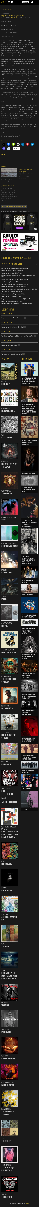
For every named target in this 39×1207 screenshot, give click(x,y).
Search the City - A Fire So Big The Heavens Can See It (14, 279)
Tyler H (13, 17)
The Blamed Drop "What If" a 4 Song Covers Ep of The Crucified (17, 282)
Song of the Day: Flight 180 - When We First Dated (13, 287)
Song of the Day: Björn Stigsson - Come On (12, 327)
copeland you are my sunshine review (14, 206)
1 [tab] (3, 250)
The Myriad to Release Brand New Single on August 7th (14, 284)
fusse (27, 1203)
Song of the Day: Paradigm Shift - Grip (11, 296)
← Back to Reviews (6, 9)
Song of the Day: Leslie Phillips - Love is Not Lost (13, 294)
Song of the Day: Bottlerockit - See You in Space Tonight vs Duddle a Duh (19, 289)
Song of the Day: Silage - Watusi (9, 345)
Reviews (18, 17)
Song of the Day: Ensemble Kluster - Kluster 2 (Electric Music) (16, 299)
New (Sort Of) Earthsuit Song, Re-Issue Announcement (14, 268)
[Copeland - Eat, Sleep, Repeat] (10, 192)
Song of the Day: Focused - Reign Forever (11, 273)
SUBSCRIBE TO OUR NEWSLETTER (16, 257)
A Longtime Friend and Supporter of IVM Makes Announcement (16, 303)
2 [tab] (5, 250)
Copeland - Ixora (6, 178)
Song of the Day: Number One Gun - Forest (11, 301)
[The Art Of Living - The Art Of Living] (27, 174)
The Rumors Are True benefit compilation (11, 291)
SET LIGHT (25, 2)
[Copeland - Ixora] (9, 172)
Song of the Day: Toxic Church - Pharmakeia (12, 271)
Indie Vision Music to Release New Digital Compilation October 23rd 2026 (18, 276)
